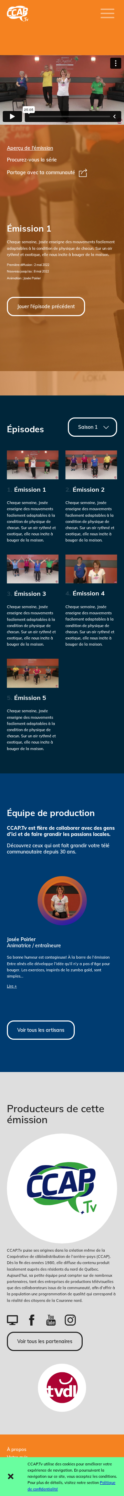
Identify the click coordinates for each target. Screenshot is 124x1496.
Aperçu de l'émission (30, 148)
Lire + (12, 986)
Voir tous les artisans (40, 1030)
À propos (16, 1449)
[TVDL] (62, 1388)
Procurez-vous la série (32, 160)
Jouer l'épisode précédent (46, 306)
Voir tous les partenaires (44, 1341)
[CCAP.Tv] (62, 1188)
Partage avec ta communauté (41, 172)
